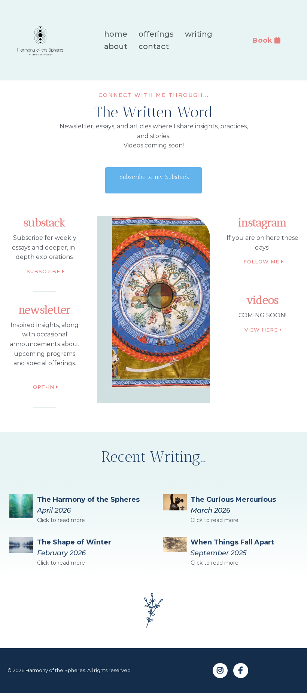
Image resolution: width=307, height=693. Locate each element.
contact (154, 46)
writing (198, 34)
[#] (220, 670)
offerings (156, 34)
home (115, 34)
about (115, 46)
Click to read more (61, 520)
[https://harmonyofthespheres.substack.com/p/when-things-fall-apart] (175, 544)
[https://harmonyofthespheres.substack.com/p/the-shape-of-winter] (21, 545)
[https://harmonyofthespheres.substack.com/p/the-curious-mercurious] (175, 502)
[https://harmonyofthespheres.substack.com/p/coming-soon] (21, 506)
